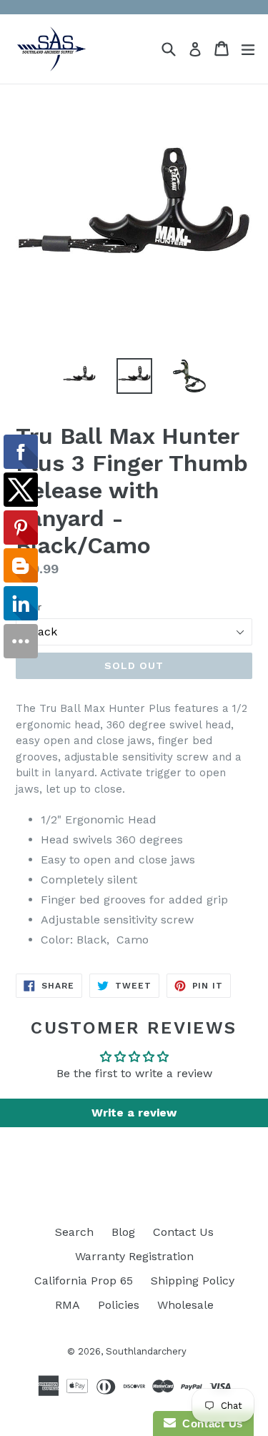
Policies (118, 1305)
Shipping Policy (192, 1280)
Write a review (134, 1112)
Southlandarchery (146, 1351)
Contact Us (183, 1232)
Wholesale (185, 1305)
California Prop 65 (83, 1280)
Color (28, 607)
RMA (67, 1305)
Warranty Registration (134, 1256)
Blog (123, 1232)
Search (74, 1232)
